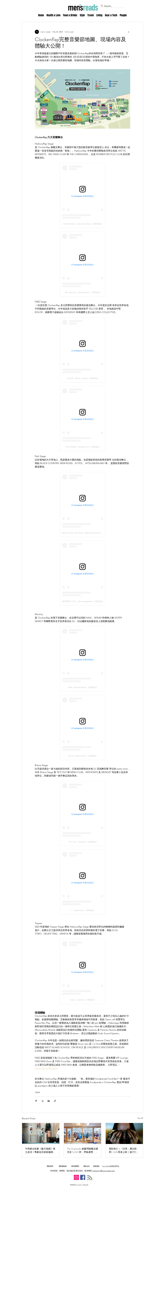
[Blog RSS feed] (89, 1177)
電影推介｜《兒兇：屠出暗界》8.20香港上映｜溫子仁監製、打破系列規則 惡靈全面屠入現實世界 (124, 1150)
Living (37, 1092)
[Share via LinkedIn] (48, 1101)
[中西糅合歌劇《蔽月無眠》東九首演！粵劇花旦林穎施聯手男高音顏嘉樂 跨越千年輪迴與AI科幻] (40, 1133)
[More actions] (128, 31)
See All (140, 1118)
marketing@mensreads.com (103, 1171)
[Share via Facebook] (36, 1101)
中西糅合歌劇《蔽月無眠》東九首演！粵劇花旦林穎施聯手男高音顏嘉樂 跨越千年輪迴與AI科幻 (40, 1150)
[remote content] (82, 195)
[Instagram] (76, 1177)
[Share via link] (55, 1101)
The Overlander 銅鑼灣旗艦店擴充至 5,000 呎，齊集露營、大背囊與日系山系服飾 (82, 1150)
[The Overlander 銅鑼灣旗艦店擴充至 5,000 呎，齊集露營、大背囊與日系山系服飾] (82, 1133)
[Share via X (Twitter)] (42, 1101)
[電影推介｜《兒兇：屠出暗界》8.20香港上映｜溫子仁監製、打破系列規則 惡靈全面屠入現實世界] (124, 1133)
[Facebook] (82, 1177)
